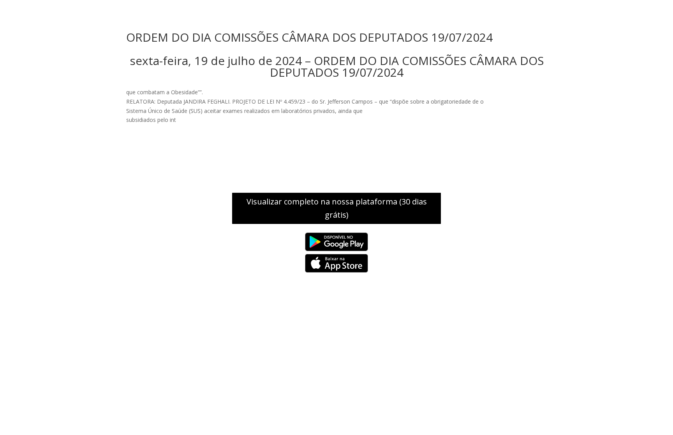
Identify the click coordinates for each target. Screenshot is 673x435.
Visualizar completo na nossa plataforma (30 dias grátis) (337, 208)
